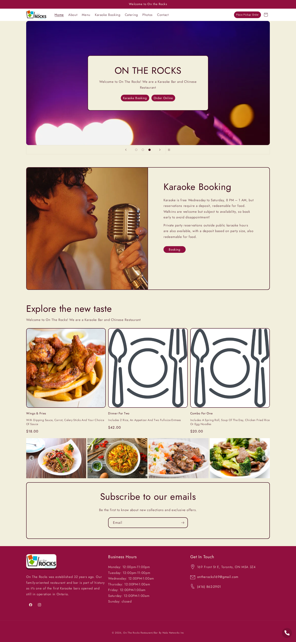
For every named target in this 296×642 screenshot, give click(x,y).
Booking (174, 249)
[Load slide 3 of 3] (149, 149)
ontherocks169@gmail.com (217, 576)
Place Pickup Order (247, 15)
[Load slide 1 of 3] (136, 149)
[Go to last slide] (31, 458)
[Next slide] (159, 149)
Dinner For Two (118, 413)
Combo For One (201, 413)
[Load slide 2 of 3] (143, 149)
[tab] (146, 475)
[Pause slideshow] (170, 149)
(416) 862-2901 (209, 586)
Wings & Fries (36, 413)
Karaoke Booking (135, 98)
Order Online (163, 98)
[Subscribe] (182, 522)
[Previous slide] (125, 149)
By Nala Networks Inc (171, 633)
